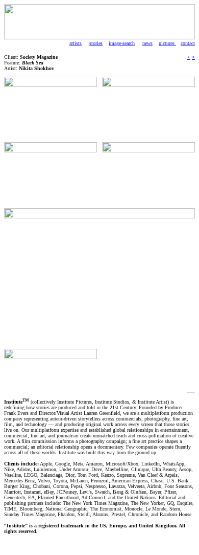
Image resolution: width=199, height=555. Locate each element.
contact (188, 43)
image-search (122, 43)
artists (75, 43)
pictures (167, 43)
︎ (193, 389)
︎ (189, 389)
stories (96, 43)
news (147, 43)
